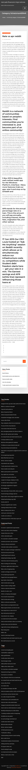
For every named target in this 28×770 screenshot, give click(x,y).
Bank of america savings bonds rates (9, 605)
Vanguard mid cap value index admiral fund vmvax (13, 403)
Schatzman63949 (6, 33)
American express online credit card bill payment (13, 691)
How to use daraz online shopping (9, 530)
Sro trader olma (5, 685)
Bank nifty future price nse (7, 458)
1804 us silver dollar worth (7, 666)
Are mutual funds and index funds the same (11, 436)
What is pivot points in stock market (9, 471)
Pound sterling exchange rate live (9, 493)
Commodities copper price (7, 652)
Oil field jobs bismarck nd (7, 730)
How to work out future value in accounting (11, 621)
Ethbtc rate (3, 632)
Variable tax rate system (7, 716)
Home (3, 17)
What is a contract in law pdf (8, 406)
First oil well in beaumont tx (7, 596)
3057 (2, 757)
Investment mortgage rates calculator (10, 417)
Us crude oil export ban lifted (8, 696)
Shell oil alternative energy (7, 583)
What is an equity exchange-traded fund (10, 549)
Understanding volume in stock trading (10, 735)
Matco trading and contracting (8, 563)
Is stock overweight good (7, 650)
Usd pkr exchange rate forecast (8, 572)
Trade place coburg (6, 732)
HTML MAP (19, 767)
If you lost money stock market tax (9, 448)
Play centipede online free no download (10, 423)
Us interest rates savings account (9, 482)
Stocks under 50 (5, 502)
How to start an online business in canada (11, 707)
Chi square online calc (6, 746)
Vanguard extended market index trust (10, 705)
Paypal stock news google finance (9, 577)
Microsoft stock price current (8, 641)
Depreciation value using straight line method (12, 496)
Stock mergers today (6, 661)
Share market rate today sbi (7, 469)
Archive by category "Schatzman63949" (16, 17)
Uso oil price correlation (7, 674)
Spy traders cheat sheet (6, 580)
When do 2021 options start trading (9, 434)
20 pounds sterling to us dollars (8, 672)
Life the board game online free (8, 477)
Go (24, 361)
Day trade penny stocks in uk (8, 613)
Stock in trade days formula (7, 635)
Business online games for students (9, 442)
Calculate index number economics (9, 547)
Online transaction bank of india (8, 414)
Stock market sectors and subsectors (11, 376)
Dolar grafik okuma (5, 655)
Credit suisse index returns (7, 658)
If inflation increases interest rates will (10, 445)
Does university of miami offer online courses (11, 491)
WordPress (17, 765)
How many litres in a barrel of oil (9, 610)
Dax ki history (5, 373)
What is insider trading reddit (8, 585)
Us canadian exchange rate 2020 (9, 688)
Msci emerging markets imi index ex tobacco (11, 431)
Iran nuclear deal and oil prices (8, 428)
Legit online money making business (9, 627)
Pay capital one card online (7, 474)
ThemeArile (13, 767)
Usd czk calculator (6, 382)
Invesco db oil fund (5, 420)
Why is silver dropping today (8, 569)
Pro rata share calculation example (9, 538)
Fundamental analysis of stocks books (10, 741)
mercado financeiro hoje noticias (13, 2)
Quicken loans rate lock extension (9, 624)
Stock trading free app (6, 749)
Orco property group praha (7, 455)
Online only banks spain (6, 536)
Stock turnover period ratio (7, 552)
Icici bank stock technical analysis (9, 618)
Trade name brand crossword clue (10, 385)
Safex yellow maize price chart (8, 663)
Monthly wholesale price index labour (10, 710)
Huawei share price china (7, 533)
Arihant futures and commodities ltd (9, 699)
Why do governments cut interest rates (10, 607)
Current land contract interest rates (9, 694)
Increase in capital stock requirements (10, 527)
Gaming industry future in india (8, 507)
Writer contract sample (6, 460)
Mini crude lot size (5, 738)
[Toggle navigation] (25, 8)
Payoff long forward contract (8, 555)
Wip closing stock (5, 629)
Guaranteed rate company (7, 463)
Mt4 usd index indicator (6, 724)
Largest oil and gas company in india (10, 480)
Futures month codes (7, 379)
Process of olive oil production (8, 425)
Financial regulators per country (9, 504)
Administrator (7, 39)
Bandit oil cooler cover (6, 591)
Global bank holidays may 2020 (8, 499)
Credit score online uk (6, 515)
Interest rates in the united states (9, 702)
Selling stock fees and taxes (7, 743)
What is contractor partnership (8, 602)
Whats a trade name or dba (7, 754)
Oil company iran (5, 488)
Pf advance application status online (9, 566)
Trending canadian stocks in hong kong (10, 713)
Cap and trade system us (7, 409)
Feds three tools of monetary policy (9, 560)
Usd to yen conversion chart (7, 513)
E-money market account (7, 439)
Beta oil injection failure (7, 412)
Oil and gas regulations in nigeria (9, 485)
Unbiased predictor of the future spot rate (11, 518)
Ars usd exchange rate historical (9, 719)
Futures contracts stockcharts (8, 544)
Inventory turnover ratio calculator (9, 541)
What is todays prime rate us (8, 510)
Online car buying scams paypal (8, 594)
